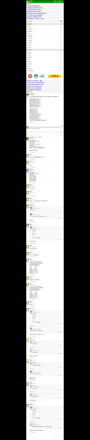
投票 (60, 2)
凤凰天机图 (45, 52)
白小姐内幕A (45, 40)
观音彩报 (45, 54)
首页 (27, 4)
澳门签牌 (45, 33)
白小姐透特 (45, 42)
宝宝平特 (45, 44)
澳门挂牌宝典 (45, 29)
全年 (57, 2)
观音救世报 (45, 57)
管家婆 (45, 59)
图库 (55, 2)
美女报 (45, 66)
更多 (61, 24)
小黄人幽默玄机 (45, 70)
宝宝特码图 (45, 38)
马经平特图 (45, 63)
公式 (62, 2)
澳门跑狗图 (45, 31)
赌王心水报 (45, 47)
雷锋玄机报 (45, 61)
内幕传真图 (45, 68)
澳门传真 (45, 26)
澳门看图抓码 (45, 35)
